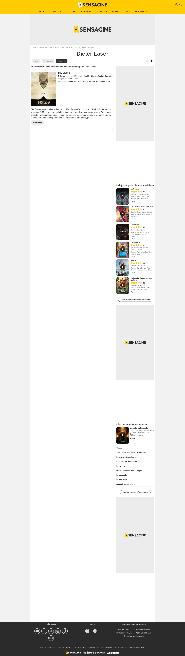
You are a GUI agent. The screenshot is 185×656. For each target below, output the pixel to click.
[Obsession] (122, 232)
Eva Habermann (103, 81)
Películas (42, 12)
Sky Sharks (64, 73)
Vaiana (133, 260)
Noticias (72, 12)
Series (127, 12)
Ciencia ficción (97, 76)
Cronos (119, 448)
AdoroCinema (141, 633)
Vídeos (115, 12)
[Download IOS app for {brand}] (88, 630)
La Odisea (135, 189)
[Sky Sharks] (43, 89)
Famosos (41, 47)
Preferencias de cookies (137, 647)
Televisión (102, 12)
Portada (34, 47)
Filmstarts (140, 629)
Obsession (135, 225)
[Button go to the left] (147, 60)
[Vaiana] (122, 267)
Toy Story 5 (135, 242)
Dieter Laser (65, 47)
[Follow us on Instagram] (58, 631)
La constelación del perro (126, 457)
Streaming (86, 12)
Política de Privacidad (95, 647)
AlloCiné (121, 629)
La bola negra (121, 480)
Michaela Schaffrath (73, 81)
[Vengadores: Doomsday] (122, 435)
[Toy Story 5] (122, 250)
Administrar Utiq (110, 647)
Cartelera (57, 12)
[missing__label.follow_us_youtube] (37, 631)
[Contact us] (51, 638)
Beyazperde (121, 633)
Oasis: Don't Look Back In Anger (129, 471)
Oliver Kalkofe (89, 81)
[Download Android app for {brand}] (96, 630)
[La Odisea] (122, 196)
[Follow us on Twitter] (51, 631)
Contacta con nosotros (64, 647)
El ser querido (121, 466)
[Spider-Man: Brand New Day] (122, 214)
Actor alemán (55, 47)
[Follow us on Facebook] (44, 631)
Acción (87, 76)
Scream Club (141, 12)
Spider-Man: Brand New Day (142, 207)
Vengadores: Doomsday (139, 428)
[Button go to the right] (151, 60)
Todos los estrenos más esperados (135, 492)
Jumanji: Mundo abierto (125, 484)
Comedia (109, 76)
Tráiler (133, 201)
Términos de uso (80, 647)
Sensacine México (131, 636)
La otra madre (121, 475)
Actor (47, 47)
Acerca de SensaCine (47, 647)
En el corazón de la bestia (126, 461)
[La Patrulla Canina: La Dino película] (122, 285)
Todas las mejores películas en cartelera (135, 300)
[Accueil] (92, 5)
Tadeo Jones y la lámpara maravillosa (131, 452)
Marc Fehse (73, 79)
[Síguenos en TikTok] (65, 631)
